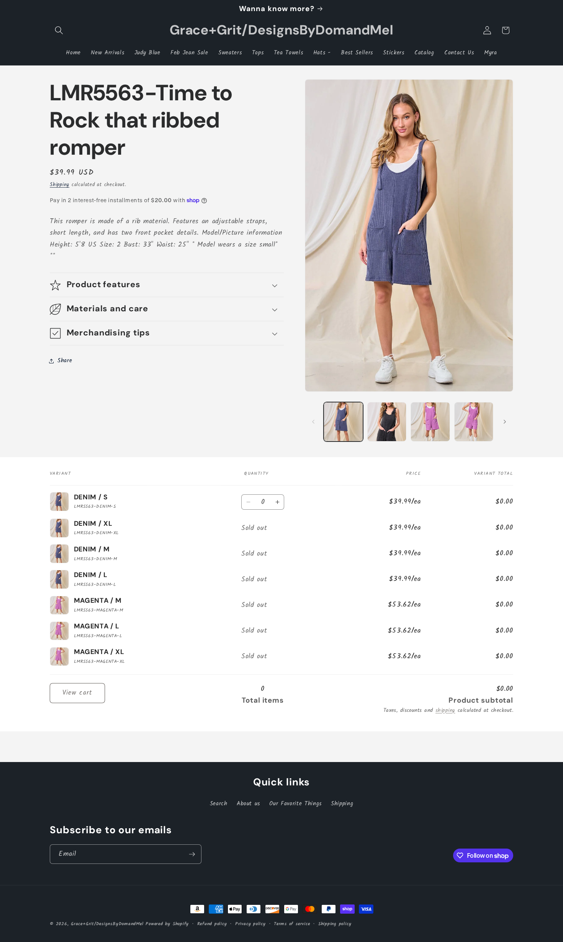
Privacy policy (250, 923)
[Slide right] (504, 421)
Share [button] (64, 360)
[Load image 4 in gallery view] (430, 422)
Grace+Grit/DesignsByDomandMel (107, 923)
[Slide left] (313, 421)
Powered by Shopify (167, 923)
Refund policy (212, 923)
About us (248, 803)
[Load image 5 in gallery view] (474, 422)
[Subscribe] (192, 854)
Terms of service (292, 923)
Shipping (59, 185)
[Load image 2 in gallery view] (387, 422)
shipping (445, 710)
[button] (59, 30)
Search (218, 803)
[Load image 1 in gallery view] (343, 422)
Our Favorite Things (295, 803)
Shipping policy (335, 923)
